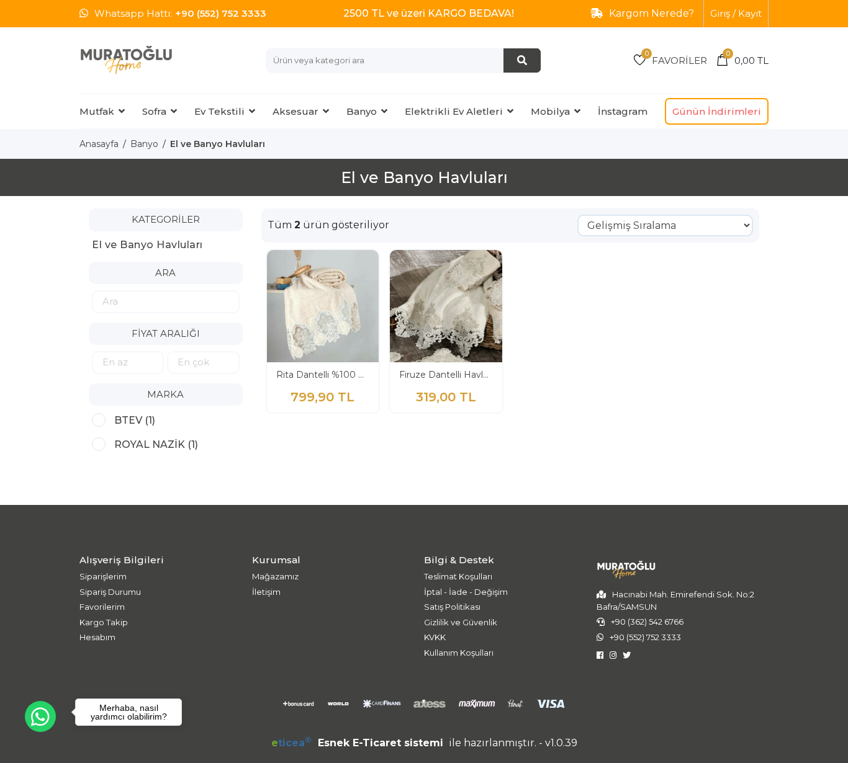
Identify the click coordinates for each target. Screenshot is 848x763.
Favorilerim (102, 607)
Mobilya (550, 111)
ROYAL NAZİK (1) (156, 444)
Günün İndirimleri (716, 111)
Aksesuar (295, 111)
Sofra (154, 111)
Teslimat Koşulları (458, 576)
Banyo (361, 111)
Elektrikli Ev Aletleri (454, 111)
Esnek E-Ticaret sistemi (358, 743)
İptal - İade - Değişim (466, 592)
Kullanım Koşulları (459, 653)
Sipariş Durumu (110, 592)
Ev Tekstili (219, 111)
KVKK (435, 637)
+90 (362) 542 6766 (647, 622)
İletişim (266, 592)
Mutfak (96, 111)
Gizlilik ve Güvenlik (460, 622)
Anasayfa (99, 143)
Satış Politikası (452, 607)
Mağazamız (275, 576)
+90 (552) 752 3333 (220, 13)
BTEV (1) (134, 420)
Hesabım (97, 637)
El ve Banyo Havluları (217, 143)
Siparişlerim (103, 576)
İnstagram (622, 111)
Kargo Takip (103, 622)
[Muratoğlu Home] (126, 60)
